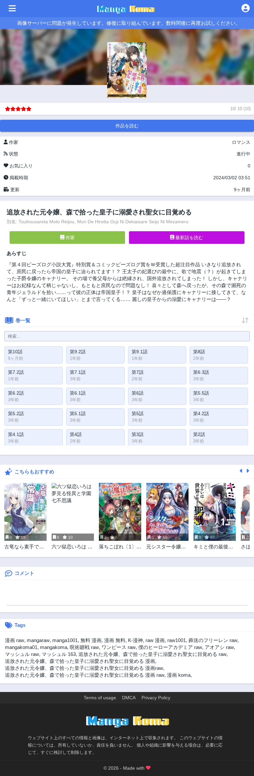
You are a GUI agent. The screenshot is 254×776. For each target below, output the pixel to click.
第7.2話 (16, 372)
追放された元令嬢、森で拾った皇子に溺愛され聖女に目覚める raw (152, 654)
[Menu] (12, 8)
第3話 (138, 434)
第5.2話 (16, 413)
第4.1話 (16, 434)
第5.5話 (201, 393)
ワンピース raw (119, 647)
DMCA (129, 697)
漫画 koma (178, 675)
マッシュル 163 (59, 654)
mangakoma (53, 647)
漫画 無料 (114, 640)
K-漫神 (135, 640)
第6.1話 (78, 393)
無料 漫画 (91, 640)
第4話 (76, 434)
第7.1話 (78, 372)
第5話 (138, 413)
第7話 (138, 372)
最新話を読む (188, 237)
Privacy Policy (156, 697)
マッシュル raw (22, 654)
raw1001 (176, 640)
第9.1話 (140, 351)
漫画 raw (14, 640)
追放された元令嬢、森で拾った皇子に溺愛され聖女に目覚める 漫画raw (84, 668)
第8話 (199, 351)
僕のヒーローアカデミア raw (170, 647)
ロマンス (241, 142)
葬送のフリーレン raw (213, 640)
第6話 (138, 393)
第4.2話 (201, 413)
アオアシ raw (219, 647)
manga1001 (65, 640)
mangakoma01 (21, 647)
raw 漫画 (155, 640)
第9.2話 (78, 351)
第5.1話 (78, 413)
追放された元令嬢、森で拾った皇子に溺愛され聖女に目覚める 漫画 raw (84, 675)
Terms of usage (100, 697)
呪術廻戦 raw (84, 647)
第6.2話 (16, 393)
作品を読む (127, 125)
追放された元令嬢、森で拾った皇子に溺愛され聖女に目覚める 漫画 (80, 661)
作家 (69, 237)
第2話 (199, 434)
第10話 (15, 351)
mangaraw (38, 640)
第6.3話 (201, 372)
